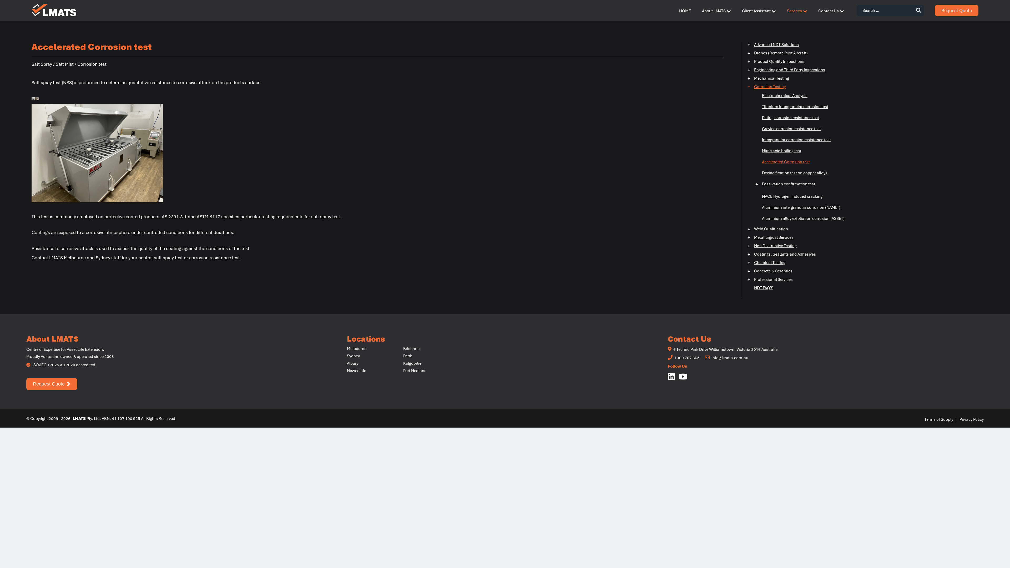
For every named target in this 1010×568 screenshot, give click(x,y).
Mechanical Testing (768, 78)
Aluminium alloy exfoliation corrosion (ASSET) (803, 218)
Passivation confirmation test (785, 184)
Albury (352, 363)
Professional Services (770, 279)
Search (918, 10)
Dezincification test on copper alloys (794, 173)
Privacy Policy (971, 419)
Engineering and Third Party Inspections (786, 70)
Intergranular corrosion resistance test (796, 140)
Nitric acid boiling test (781, 151)
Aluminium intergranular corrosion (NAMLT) (801, 207)
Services (794, 11)
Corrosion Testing (767, 86)
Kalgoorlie (412, 363)
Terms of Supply (939, 419)
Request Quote (956, 10)
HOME (685, 11)
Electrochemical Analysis (784, 95)
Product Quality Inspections (776, 61)
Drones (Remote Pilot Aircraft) (778, 53)
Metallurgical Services (771, 237)
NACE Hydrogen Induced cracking (792, 196)
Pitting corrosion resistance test (790, 117)
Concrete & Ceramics (770, 271)
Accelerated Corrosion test (786, 162)
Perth (407, 356)
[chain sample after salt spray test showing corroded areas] (37, 98)
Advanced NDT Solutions (773, 44)
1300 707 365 (687, 358)
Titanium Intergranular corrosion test (795, 106)
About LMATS (714, 11)
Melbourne (356, 348)
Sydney (353, 356)
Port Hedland (415, 370)
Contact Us (828, 11)
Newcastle (356, 370)
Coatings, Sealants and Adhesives (782, 254)
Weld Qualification (768, 229)
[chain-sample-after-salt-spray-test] (33, 98)
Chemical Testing (766, 262)
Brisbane (411, 348)
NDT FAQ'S (763, 288)
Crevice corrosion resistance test (791, 128)
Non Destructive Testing (772, 245)
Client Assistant (756, 11)
